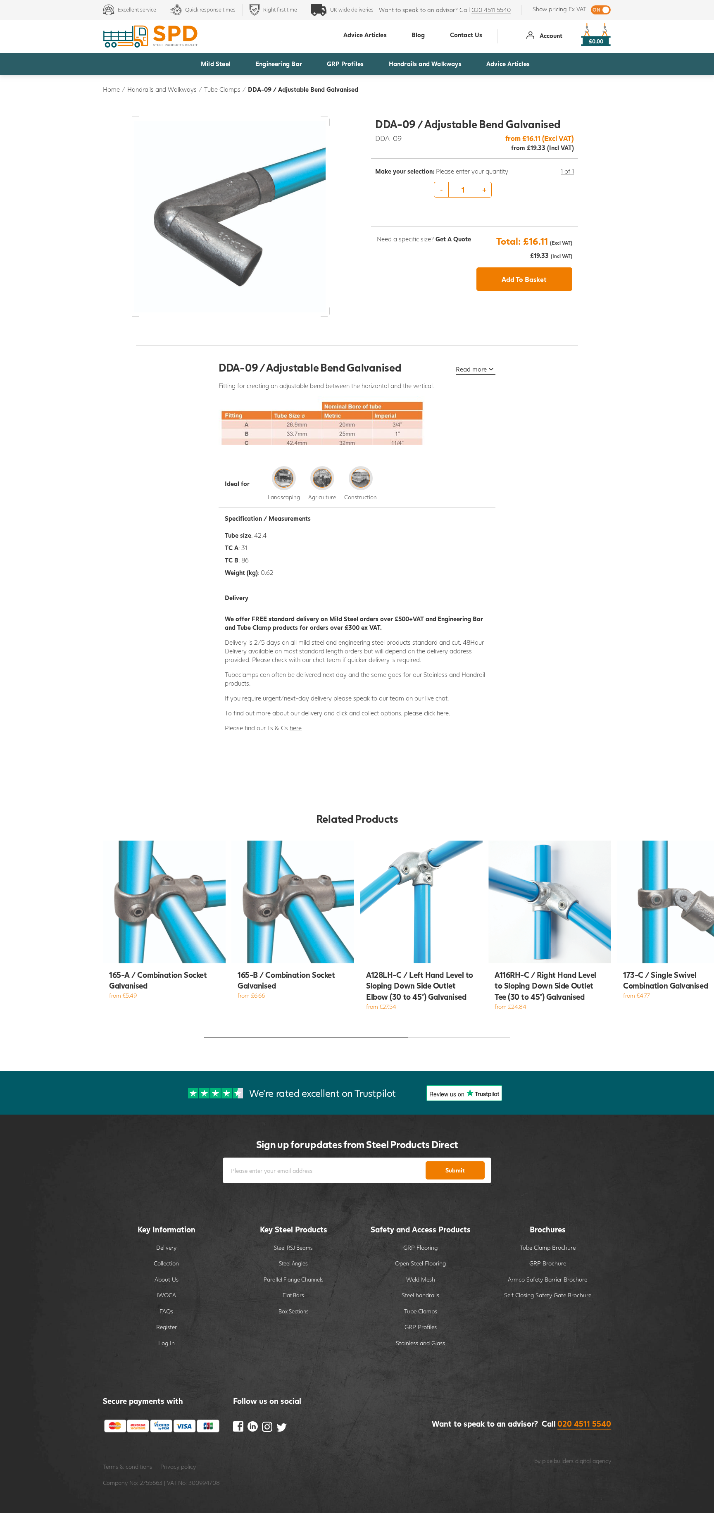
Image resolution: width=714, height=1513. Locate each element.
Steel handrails (420, 1295)
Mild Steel (216, 63)
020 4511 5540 (491, 9)
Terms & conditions (127, 1466)
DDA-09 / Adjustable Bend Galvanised (303, 89)
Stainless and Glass (420, 1342)
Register (166, 1326)
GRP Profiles (345, 63)
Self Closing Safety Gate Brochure (547, 1295)
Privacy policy (178, 1466)
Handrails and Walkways (425, 63)
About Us (166, 1279)
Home (111, 89)
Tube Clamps (222, 89)
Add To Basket (524, 279)
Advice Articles (508, 63)
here (296, 727)
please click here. (427, 713)
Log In (166, 1342)
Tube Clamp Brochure (548, 1247)
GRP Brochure (547, 1263)
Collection (166, 1263)
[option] (474, 190)
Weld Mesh (420, 1279)
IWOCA (166, 1295)
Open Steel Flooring (420, 1263)
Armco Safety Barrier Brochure (547, 1279)
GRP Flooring (420, 1247)
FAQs (166, 1311)
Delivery (166, 1247)
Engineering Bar (278, 63)
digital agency (593, 1460)
